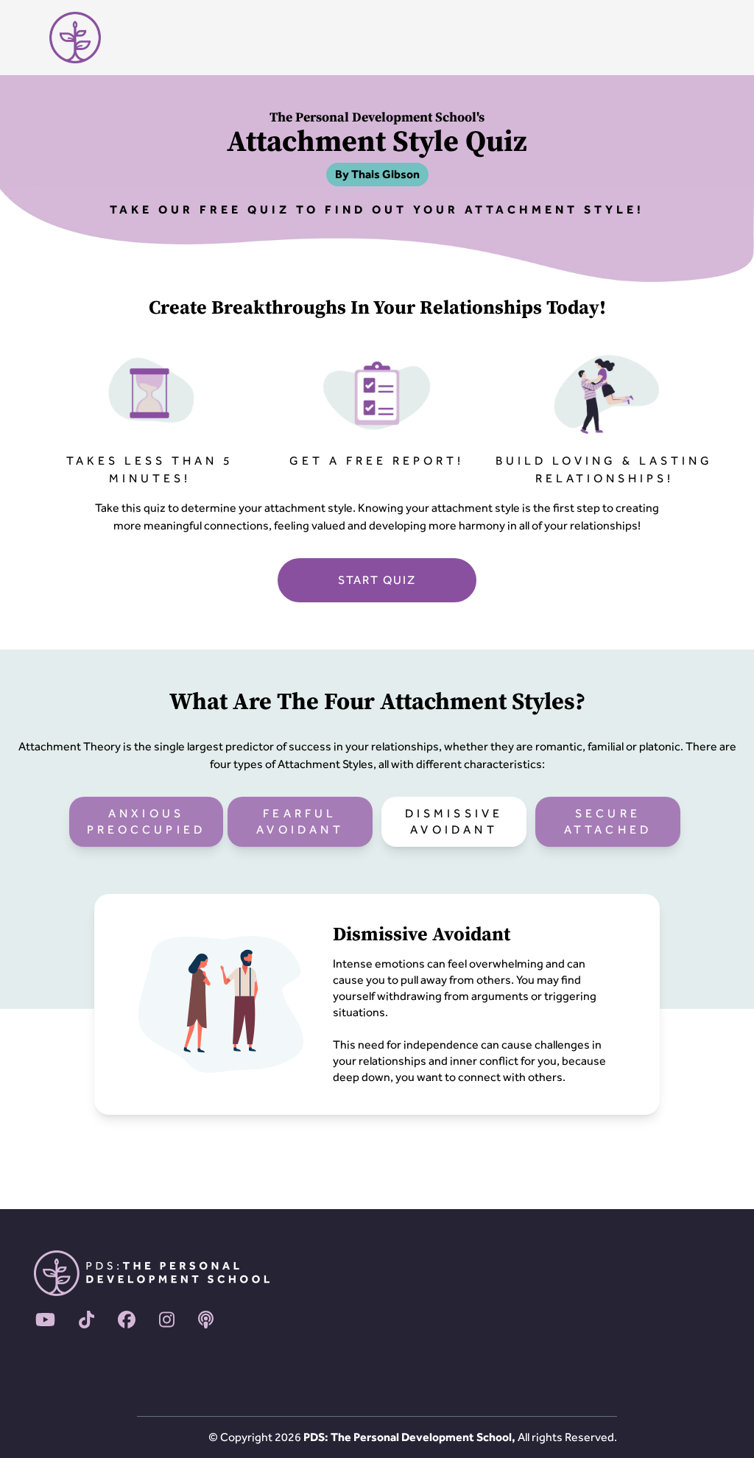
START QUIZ (377, 580)
